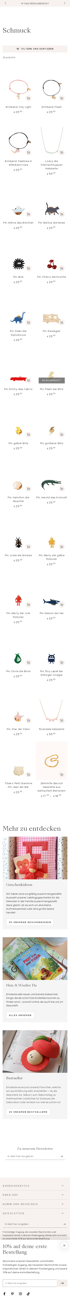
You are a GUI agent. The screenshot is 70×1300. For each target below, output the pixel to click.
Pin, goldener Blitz (51, 443)
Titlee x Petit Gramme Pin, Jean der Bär (18, 785)
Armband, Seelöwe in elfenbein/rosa (18, 162)
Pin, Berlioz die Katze (51, 222)
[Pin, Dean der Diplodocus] (18, 308)
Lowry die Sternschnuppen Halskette (52, 164)
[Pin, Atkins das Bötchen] (18, 200)
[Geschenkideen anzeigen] (35, 858)
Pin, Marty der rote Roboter (18, 614)
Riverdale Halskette (51, 729)
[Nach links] (6, 3)
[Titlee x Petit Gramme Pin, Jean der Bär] (18, 760)
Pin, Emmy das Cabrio (18, 389)
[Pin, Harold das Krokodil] (51, 474)
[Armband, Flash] (51, 84)
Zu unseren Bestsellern (28, 1111)
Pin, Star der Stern (18, 729)
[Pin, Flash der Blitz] (51, 366)
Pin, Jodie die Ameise (18, 555)
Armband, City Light (18, 107)
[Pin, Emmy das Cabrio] (18, 366)
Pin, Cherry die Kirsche (51, 276)
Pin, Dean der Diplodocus (18, 332)
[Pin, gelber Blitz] (18, 420)
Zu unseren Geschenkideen (30, 922)
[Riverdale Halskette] (51, 706)
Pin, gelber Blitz (18, 443)
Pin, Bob (18, 276)
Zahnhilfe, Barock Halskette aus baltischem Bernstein (52, 786)
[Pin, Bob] (18, 254)
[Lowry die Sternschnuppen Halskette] (51, 138)
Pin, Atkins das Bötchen (18, 222)
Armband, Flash (51, 107)
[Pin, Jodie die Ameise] (18, 532)
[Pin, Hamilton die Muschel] (18, 474)
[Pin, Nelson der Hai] (51, 590)
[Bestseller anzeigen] (35, 1051)
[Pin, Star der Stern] (18, 706)
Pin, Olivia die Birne (18, 671)
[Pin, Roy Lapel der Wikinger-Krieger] (51, 648)
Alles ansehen (20, 1015)
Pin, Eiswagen (51, 331)
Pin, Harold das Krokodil (51, 497)
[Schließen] (64, 1245)
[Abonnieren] (62, 1156)
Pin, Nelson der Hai (52, 613)
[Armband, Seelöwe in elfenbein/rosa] (18, 138)
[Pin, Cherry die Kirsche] (51, 254)
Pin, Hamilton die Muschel (18, 499)
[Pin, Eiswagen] (51, 308)
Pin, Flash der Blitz (51, 389)
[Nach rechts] (64, 3)
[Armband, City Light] (18, 84)
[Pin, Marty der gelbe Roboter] (51, 532)
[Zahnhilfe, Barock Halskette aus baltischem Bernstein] (51, 760)
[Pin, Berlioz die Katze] (51, 200)
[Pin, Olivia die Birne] (18, 648)
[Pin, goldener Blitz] (51, 420)
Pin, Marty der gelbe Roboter (51, 557)
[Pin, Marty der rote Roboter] (18, 590)
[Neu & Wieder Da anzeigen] (35, 958)
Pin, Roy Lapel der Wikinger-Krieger (51, 673)
